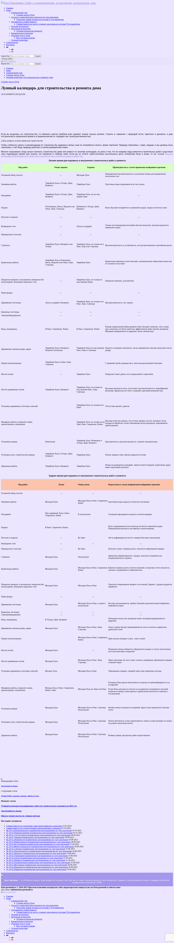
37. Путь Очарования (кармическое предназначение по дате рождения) (37, 856)
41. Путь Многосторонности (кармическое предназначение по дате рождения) (40, 846)
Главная (9, 8)
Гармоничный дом (19, 13)
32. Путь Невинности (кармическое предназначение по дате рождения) (37, 867)
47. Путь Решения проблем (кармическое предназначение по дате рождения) (39, 833)
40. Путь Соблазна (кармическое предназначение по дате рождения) (35, 849)
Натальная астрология (20, 29)
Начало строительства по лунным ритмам (20, 816)
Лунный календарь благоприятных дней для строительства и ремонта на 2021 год (39, 806)
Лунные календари (19, 40)
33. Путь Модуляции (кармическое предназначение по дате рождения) (36, 865)
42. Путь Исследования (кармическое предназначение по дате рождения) (37, 844)
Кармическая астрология (22, 33)
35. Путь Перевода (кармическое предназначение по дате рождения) (35, 860)
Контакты (10, 45)
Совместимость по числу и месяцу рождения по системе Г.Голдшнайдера (48, 24)
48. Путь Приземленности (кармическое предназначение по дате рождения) (39, 830)
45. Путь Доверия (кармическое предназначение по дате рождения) (35, 837)
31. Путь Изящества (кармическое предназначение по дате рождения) (36, 869)
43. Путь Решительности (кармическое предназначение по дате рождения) (38, 842)
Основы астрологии (20, 26)
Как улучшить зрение (25, 38)
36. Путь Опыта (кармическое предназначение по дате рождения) (34, 858)
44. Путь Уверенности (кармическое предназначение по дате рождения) (37, 840)
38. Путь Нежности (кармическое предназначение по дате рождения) (36, 853)
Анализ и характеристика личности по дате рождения (34, 17)
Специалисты (12, 42)
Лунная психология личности (29, 31)
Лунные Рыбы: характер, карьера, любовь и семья (20, 796)
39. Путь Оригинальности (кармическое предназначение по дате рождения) (39, 851)
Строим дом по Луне (25, 15)
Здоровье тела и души (20, 35)
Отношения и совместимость (24, 22)
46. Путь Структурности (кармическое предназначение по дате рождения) (38, 835)
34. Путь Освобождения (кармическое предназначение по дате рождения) (38, 862)
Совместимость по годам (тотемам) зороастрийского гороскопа (33, 828)
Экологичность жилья (9, 786)
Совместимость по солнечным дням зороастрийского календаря (34, 826)
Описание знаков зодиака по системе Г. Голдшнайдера (40, 19)
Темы (8, 10)
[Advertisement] (77, 113)
